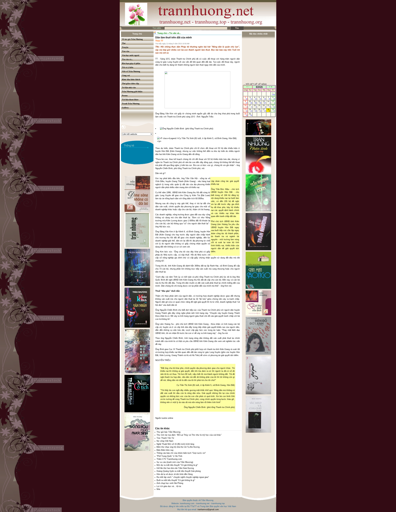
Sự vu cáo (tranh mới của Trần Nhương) (175, 462)
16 (245, 106)
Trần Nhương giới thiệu (132, 91)
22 (273, 106)
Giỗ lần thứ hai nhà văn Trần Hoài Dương (175, 468)
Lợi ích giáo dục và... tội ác (169, 486)
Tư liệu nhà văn (129, 87)
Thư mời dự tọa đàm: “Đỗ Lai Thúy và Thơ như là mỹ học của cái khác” (189, 435)
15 (273, 102)
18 (255, 106)
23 (245, 110)
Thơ (123, 43)
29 (273, 110)
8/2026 (259, 87)
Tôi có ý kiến (127, 67)
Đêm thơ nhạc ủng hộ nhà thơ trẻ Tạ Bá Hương (178, 447)
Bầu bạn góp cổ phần (131, 63)
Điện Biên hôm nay (165, 450)
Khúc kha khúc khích (131, 79)
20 (264, 106)
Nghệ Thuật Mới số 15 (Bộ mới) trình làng (175, 444)
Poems (125, 95)
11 (255, 102)
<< (247, 87)
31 (250, 114)
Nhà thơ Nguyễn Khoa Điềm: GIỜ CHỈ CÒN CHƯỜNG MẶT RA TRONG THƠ (258, 72)
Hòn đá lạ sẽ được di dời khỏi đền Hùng (175, 474)
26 (259, 110)
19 (259, 106)
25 (255, 110)
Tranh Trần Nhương (131, 103)
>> (271, 87)
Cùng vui (126, 75)
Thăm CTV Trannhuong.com (169, 459)
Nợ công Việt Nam (165, 441)
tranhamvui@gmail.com (208, 509)
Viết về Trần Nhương (131, 71)
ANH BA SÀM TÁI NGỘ (256, 84)
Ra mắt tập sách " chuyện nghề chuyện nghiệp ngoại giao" (183, 477)
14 (268, 102)
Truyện (125, 47)
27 (264, 110)
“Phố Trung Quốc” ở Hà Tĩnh (169, 456)
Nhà (158, 489)
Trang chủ (137, 34)
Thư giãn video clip (130, 83)
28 (268, 110)
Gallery (125, 107)
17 (250, 106)
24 (250, 110)
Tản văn (125, 51)
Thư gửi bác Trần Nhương (168, 432)
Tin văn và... (127, 59)
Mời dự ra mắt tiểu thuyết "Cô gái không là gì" (177, 465)
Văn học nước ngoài (130, 55)
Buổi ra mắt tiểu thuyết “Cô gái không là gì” (176, 480)
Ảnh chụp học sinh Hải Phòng (170, 483)
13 (264, 102)
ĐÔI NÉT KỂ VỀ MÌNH (256, 60)
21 (268, 106)
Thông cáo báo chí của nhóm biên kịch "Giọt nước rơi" (181, 453)
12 (259, 102)
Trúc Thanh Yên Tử (165, 438)
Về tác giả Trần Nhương (132, 39)
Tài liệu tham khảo (130, 99)
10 (250, 102)
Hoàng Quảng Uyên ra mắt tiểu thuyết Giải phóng (179, 471)
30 (245, 114)
